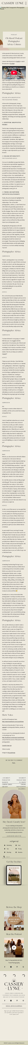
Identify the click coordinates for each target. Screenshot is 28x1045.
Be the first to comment (14, 760)
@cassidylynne (11, 752)
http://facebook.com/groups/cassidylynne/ (13, 737)
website (4, 727)
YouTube (12, 63)
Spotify (18, 61)
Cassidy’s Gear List (6, 745)
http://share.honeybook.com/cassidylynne (12, 721)
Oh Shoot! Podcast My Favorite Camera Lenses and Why (7, 782)
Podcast (14, 34)
